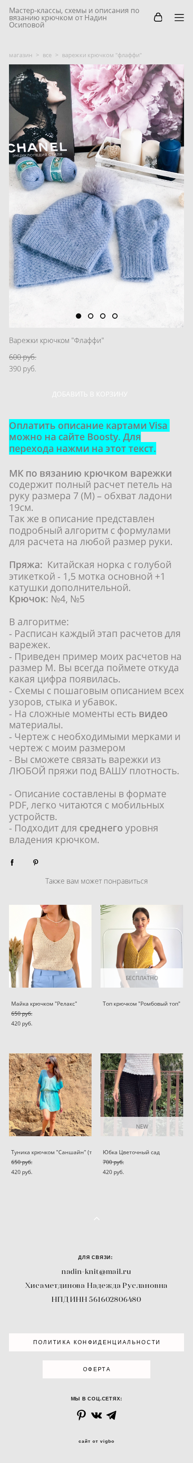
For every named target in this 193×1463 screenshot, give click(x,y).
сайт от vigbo (96, 1441)
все (47, 55)
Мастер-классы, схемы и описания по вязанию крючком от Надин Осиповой (74, 17)
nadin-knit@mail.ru (96, 1271)
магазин (20, 55)
